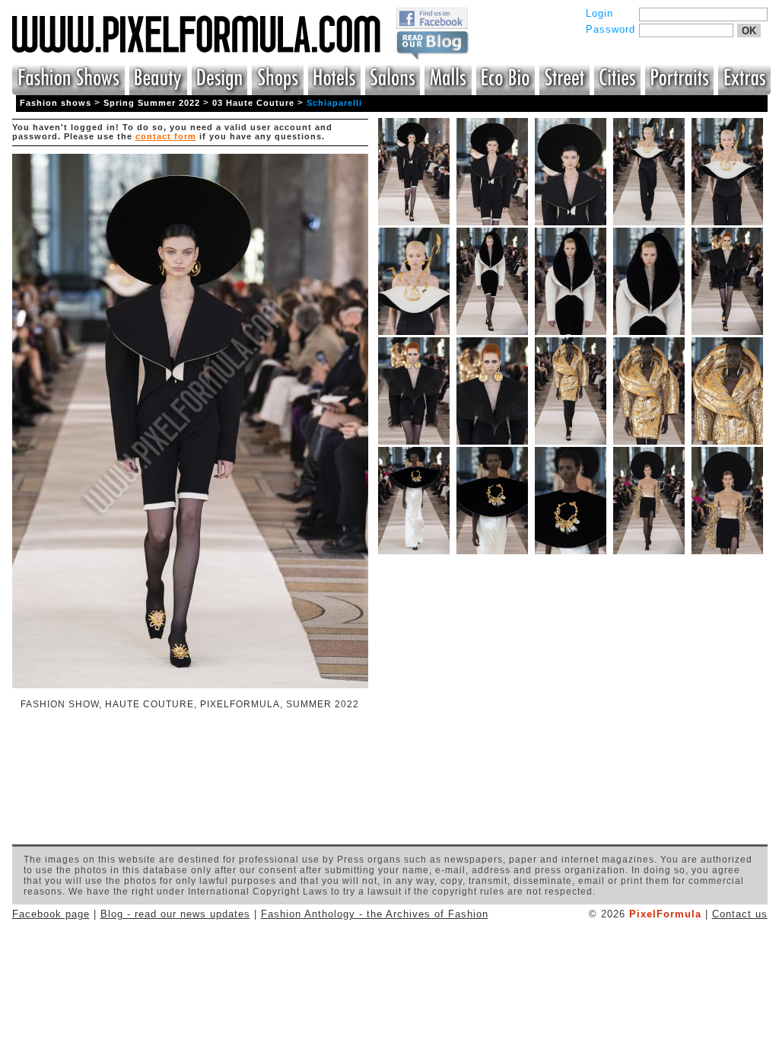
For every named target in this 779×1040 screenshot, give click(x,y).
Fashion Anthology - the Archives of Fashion (374, 914)
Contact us (740, 914)
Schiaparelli (334, 102)
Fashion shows (55, 102)
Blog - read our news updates (175, 914)
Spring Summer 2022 (151, 102)
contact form (165, 136)
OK (749, 31)
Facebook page (51, 914)
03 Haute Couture (253, 102)
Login (599, 13)
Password (610, 29)
